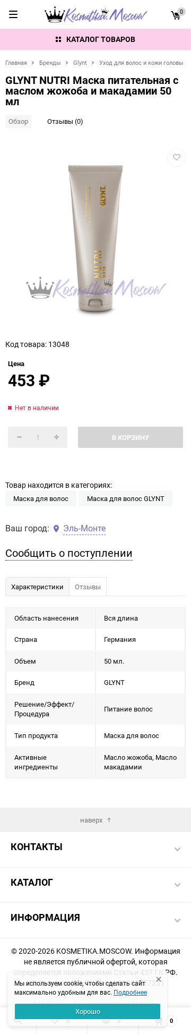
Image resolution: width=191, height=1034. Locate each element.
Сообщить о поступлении (69, 553)
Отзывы (88, 586)
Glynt (80, 62)
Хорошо (87, 1011)
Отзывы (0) (65, 121)
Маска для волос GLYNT (125, 498)
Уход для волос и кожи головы (141, 62)
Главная (16, 62)
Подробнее (130, 992)
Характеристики (37, 586)
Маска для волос (40, 498)
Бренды (50, 62)
